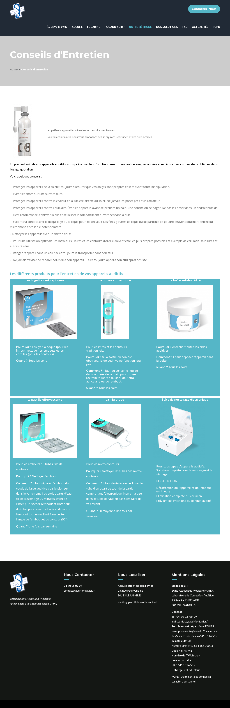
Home (14, 69)
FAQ (185, 26)
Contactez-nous (204, 9)
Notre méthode (140, 26)
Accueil (77, 26)
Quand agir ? (115, 26)
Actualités (200, 26)
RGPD (216, 26)
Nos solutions (167, 26)
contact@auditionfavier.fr (79, 590)
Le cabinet (94, 26)
